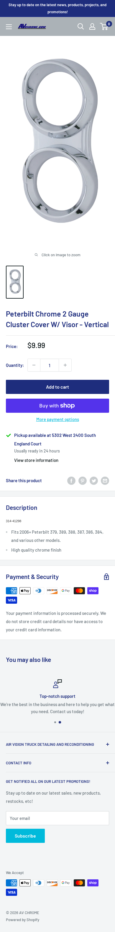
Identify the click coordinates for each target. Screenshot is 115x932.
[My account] (92, 26)
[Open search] (81, 26)
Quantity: (15, 365)
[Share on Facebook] (71, 480)
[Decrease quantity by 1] (34, 365)
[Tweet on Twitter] (94, 480)
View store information (36, 460)
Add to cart (57, 387)
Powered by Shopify (22, 919)
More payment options (57, 419)
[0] (104, 26)
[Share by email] (105, 480)
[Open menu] (9, 26)
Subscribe (25, 835)
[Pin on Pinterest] (82, 480)
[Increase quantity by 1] (65, 365)
